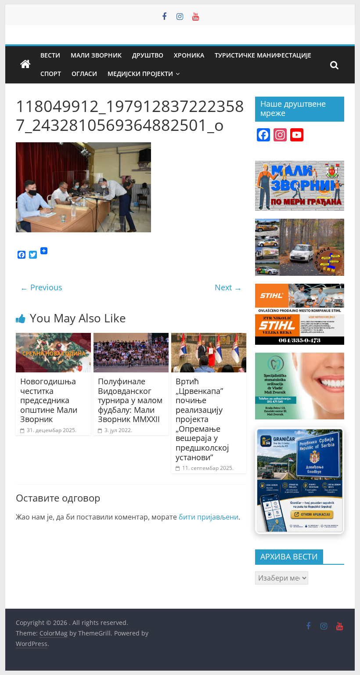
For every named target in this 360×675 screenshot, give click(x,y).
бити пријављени (208, 517)
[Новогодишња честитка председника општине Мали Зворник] (53, 338)
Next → (228, 287)
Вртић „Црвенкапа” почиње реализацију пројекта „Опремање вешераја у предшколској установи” (202, 419)
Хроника (189, 55)
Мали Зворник (96, 55)
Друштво (147, 55)
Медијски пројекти (140, 73)
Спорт (50, 73)
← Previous (41, 287)
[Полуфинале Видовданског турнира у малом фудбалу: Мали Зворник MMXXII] (131, 338)
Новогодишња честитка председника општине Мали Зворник (48, 400)
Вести (50, 55)
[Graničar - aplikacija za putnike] (299, 480)
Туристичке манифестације (263, 55)
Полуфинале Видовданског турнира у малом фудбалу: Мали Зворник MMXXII (130, 400)
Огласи (84, 73)
